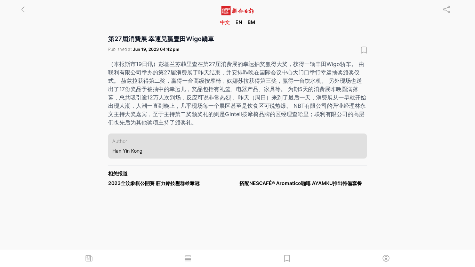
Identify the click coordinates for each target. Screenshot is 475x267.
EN (238, 22)
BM (251, 22)
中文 (225, 22)
